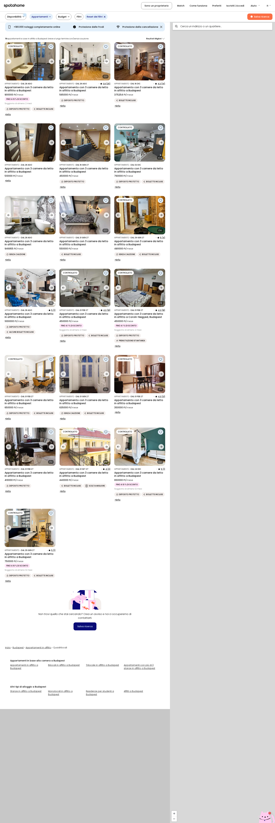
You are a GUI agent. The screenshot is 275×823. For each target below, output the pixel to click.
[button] (255, 6)
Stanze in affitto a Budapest (26, 691)
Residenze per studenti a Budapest (100, 693)
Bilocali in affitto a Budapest (64, 665)
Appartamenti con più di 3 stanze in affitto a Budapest (139, 666)
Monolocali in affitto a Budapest (60, 693)
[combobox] (222, 26)
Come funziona (198, 5)
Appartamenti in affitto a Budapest (24, 666)
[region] (222, 421)
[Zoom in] (174, 813)
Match (180, 5)
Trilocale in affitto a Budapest (102, 665)
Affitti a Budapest (133, 691)
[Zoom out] (174, 818)
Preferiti (216, 5)
